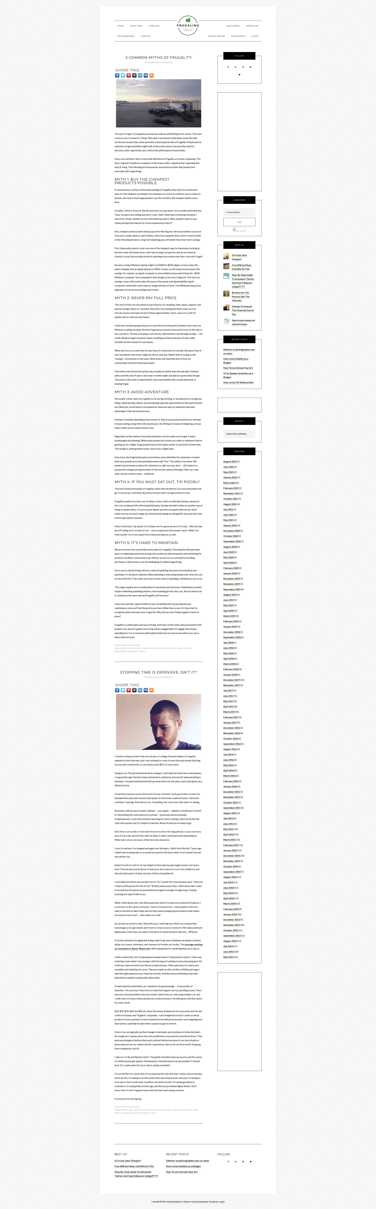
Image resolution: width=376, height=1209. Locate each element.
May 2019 (228, 605)
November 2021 (231, 493)
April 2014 (228, 898)
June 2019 (228, 600)
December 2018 (231, 632)
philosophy (121, 651)
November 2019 (231, 584)
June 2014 (228, 887)
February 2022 (231, 488)
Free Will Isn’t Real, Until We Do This (134, 1166)
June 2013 (228, 951)
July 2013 (228, 946)
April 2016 (228, 770)
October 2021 (230, 498)
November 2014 (231, 861)
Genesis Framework (200, 1201)
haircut (119, 1113)
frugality (170, 648)
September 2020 (232, 541)
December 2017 (231, 680)
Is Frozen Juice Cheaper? (128, 1160)
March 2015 (229, 839)
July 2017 (228, 690)
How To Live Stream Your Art (238, 368)
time (154, 1113)
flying (152, 648)
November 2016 (231, 733)
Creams (188, 1110)
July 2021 (228, 509)
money (136, 1113)
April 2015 (228, 834)
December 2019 (231, 578)
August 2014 (230, 877)
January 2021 (230, 525)
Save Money (134, 645)
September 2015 (232, 807)
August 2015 (230, 813)
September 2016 (232, 744)
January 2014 (230, 914)
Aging (137, 1110)
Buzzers (167, 1110)
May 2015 (228, 829)
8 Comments (166, 62)
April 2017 (228, 706)
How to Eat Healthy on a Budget (183, 1166)
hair (195, 1110)
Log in (222, 1201)
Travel (142, 651)
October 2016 (230, 738)
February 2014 (231, 909)
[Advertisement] (239, 142)
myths (187, 648)
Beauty (158, 1110)
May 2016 (228, 765)
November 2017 (231, 685)
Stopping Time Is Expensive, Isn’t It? (158, 672)
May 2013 (228, 957)
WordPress (214, 1201)
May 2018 (228, 653)
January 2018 (230, 674)
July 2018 (228, 642)
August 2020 (230, 546)
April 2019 (228, 610)
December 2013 (231, 919)
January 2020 (230, 573)
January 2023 (230, 477)
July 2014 (228, 882)
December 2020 (231, 530)
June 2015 (228, 823)
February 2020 (231, 568)
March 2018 (229, 664)
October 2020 (230, 536)
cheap (145, 648)
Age (131, 1110)
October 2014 (230, 866)
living (180, 648)
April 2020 (228, 562)
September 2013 (232, 935)
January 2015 (230, 850)
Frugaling (188, 26)
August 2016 (230, 749)
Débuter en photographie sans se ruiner (187, 1160)
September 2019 (232, 589)
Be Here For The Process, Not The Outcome (241, 296)
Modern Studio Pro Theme (178, 1201)
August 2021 (230, 504)
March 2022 (229, 482)
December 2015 (231, 791)
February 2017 (231, 717)
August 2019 (230, 594)
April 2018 (228, 658)
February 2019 (231, 621)
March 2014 (229, 903)
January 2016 (230, 786)
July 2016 (228, 754)
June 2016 (228, 760)
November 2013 (231, 925)
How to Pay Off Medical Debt (238, 382)
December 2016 (231, 727)
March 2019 (229, 616)
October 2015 (230, 802)
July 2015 (228, 818)
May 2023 (228, 472)
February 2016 (231, 781)
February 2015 (231, 845)
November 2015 (231, 797)
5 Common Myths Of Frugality (159, 57)
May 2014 (228, 893)
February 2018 (231, 669)
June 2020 (228, 552)
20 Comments (166, 677)
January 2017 (230, 722)
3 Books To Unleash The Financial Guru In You (243, 310)
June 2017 (228, 696)
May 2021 (228, 520)
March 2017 (229, 711)
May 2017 (228, 701)
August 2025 (230, 461)
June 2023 (228, 466)
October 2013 (230, 930)
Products (133, 651)
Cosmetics (178, 1110)
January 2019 (230, 626)
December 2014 (231, 855)
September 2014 (232, 871)
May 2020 (228, 557)
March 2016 (229, 775)
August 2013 (230, 941)
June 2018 (228, 648)
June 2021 (228, 514)
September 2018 (232, 637)
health (127, 1113)
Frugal (160, 648)
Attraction (147, 1110)
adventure (135, 648)
